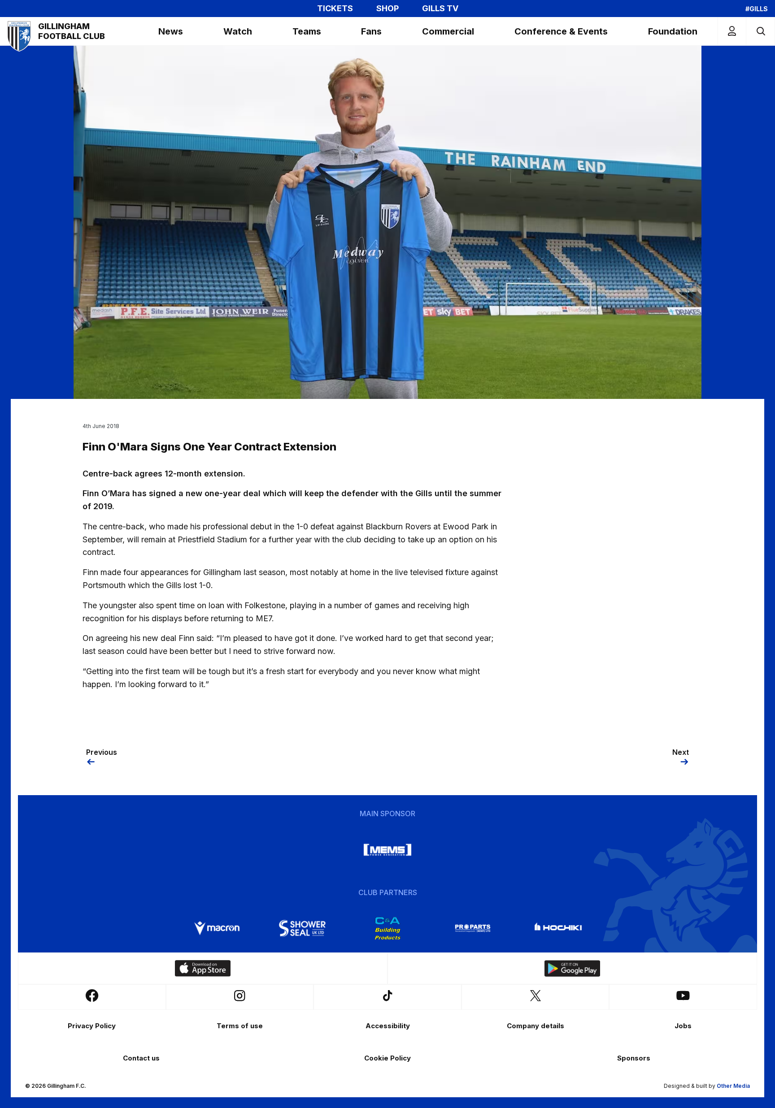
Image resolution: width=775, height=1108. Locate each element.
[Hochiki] (558, 928)
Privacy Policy (92, 1025)
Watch (237, 31)
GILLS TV (440, 8)
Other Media (733, 1085)
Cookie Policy (387, 1058)
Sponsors (633, 1058)
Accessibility (388, 1025)
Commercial (448, 31)
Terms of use (240, 1025)
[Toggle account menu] (732, 31)
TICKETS (335, 8)
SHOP (387, 8)
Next (680, 752)
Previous (101, 752)
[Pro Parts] (472, 928)
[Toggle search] (760, 31)
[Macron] (217, 928)
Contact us (141, 1058)
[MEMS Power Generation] (387, 849)
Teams (306, 31)
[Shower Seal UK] (302, 928)
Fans (371, 31)
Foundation (672, 31)
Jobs (683, 1025)
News (170, 31)
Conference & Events (561, 31)
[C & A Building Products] (387, 928)
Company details (535, 1025)
